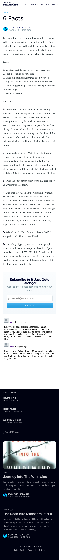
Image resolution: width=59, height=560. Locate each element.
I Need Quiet (9, 408)
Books (34, 4)
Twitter (42, 550)
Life (12, 13)
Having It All (9, 397)
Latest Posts (19, 550)
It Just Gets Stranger (19, 28)
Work (5, 13)
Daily (25, 4)
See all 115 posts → (13, 432)
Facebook (32, 550)
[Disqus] (29, 351)
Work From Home (12, 420)
